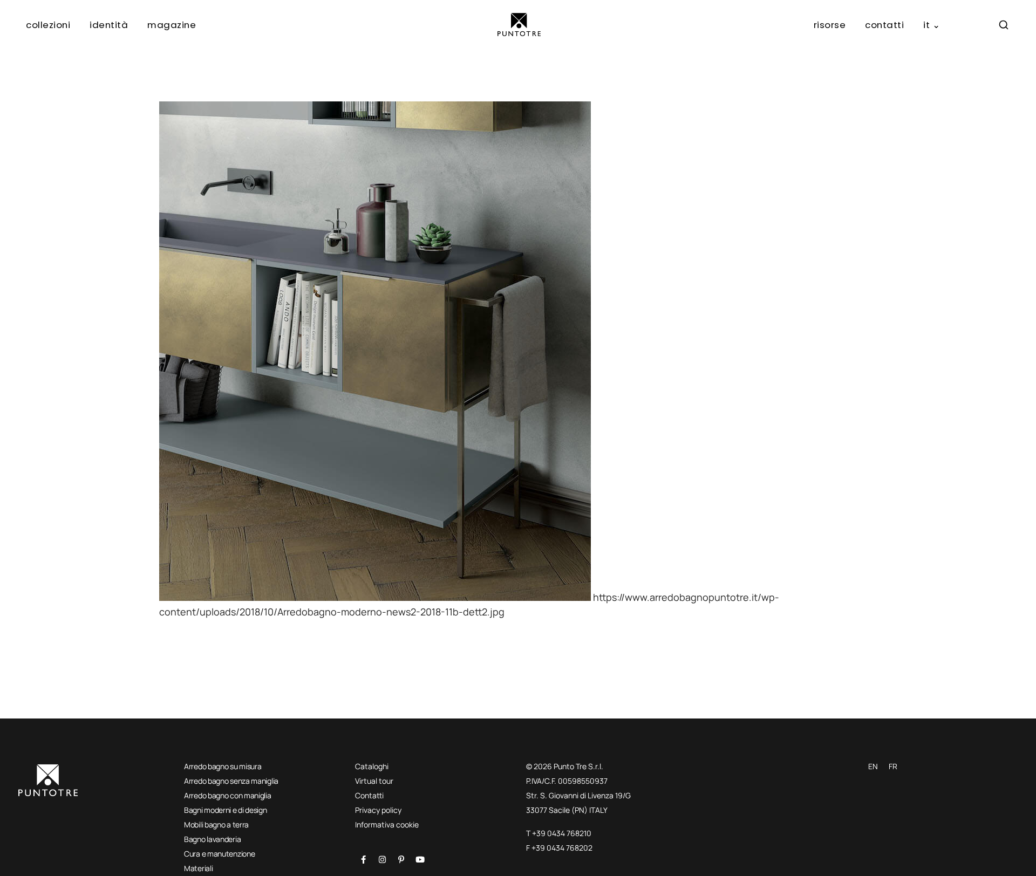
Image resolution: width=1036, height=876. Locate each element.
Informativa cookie (387, 824)
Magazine (171, 24)
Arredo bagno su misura (222, 766)
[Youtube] (420, 859)
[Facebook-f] (363, 859)
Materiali (198, 868)
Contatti (884, 24)
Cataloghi (371, 766)
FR (893, 766)
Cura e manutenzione (219, 853)
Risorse (830, 24)
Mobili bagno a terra (216, 824)
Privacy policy (378, 810)
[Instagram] (382, 859)
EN (873, 766)
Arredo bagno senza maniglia (231, 781)
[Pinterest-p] (401, 859)
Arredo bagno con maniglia (227, 795)
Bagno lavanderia (212, 839)
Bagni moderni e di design (225, 810)
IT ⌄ (931, 24)
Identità (109, 24)
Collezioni (48, 24)
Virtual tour (374, 781)
